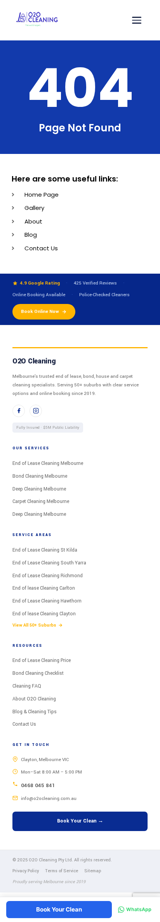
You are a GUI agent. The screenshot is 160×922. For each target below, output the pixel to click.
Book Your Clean (59, 909)
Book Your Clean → (80, 820)
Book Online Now (40, 311)
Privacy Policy (25, 871)
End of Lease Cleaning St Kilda (44, 550)
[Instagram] (36, 411)
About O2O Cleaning (34, 698)
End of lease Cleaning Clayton (44, 613)
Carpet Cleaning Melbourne (40, 501)
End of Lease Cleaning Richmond (47, 575)
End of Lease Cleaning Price (41, 660)
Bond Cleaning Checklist (38, 673)
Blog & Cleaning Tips (34, 711)
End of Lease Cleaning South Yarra (49, 562)
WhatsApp (138, 909)
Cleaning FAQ (26, 686)
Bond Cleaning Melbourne (39, 476)
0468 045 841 (38, 785)
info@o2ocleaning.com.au (49, 798)
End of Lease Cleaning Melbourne (47, 463)
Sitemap (92, 871)
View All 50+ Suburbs (34, 625)
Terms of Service (61, 871)
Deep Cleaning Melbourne (39, 488)
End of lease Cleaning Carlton (43, 588)
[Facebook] (18, 411)
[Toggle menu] (136, 20)
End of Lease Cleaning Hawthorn (47, 600)
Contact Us (24, 724)
